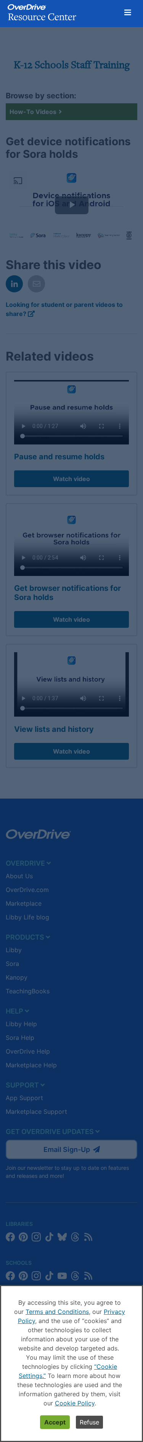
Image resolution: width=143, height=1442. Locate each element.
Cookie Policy (75, 1403)
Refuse (89, 1422)
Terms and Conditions (57, 1311)
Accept (55, 1422)
